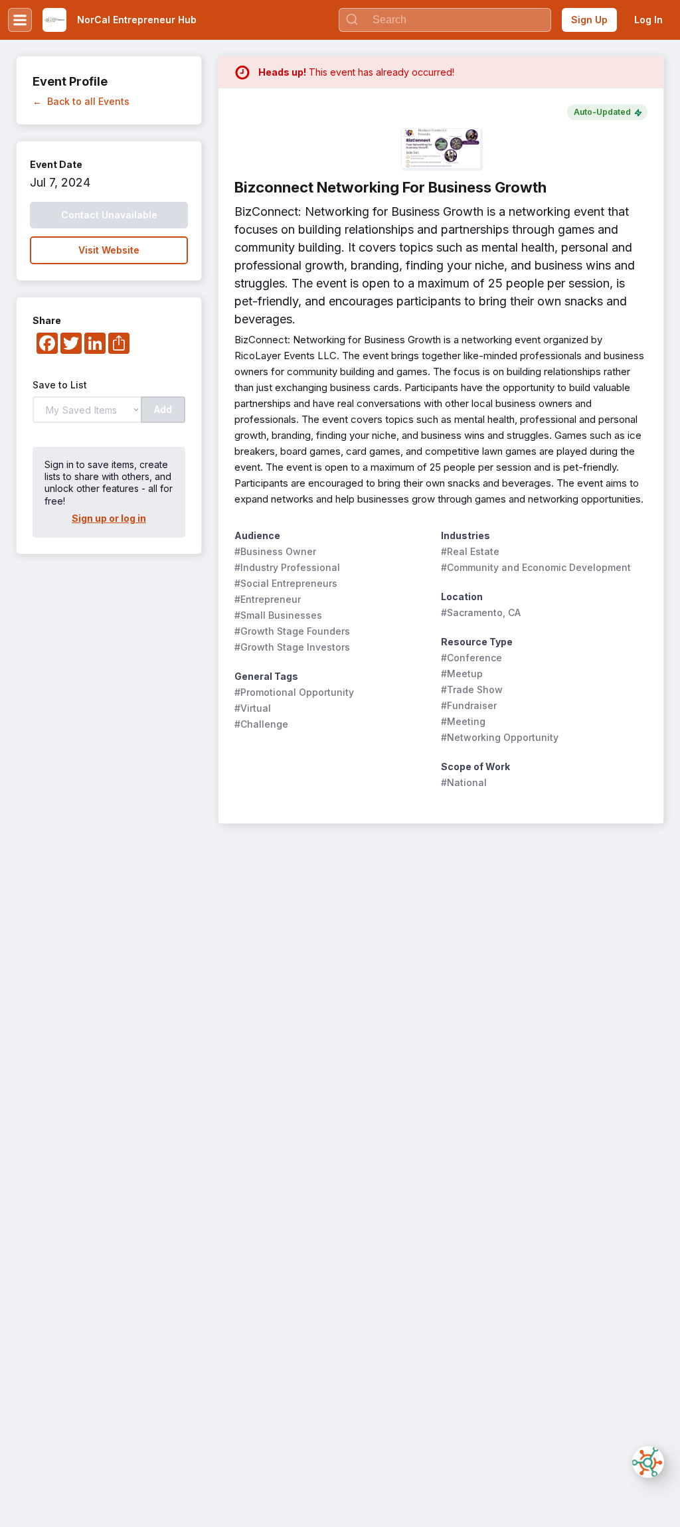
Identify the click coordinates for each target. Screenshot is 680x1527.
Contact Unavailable (109, 214)
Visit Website (108, 250)
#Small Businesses (278, 615)
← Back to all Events (81, 101)
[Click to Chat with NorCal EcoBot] (648, 1462)
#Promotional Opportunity (294, 692)
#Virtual (252, 708)
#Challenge (261, 724)
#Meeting (463, 721)
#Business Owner (275, 551)
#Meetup (462, 673)
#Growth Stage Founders (292, 631)
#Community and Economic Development (536, 567)
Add (163, 409)
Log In (648, 19)
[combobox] (445, 20)
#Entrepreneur (267, 599)
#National (464, 782)
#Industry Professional (287, 567)
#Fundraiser (469, 705)
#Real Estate (470, 551)
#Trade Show (472, 689)
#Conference (471, 657)
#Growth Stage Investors (292, 647)
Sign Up (589, 19)
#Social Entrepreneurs (285, 583)
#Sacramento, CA (481, 612)
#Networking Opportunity (499, 737)
